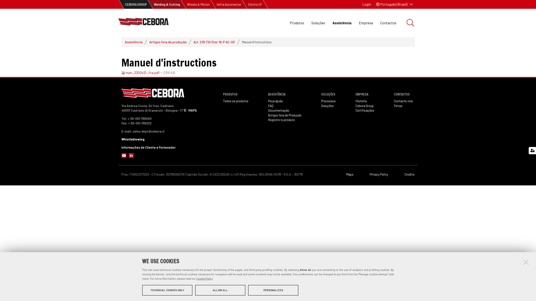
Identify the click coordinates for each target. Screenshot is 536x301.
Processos (328, 101)
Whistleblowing (132, 139)
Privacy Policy (379, 174)
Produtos (297, 23)
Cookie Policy (204, 278)
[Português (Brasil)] (143, 23)
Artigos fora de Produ (285, 115)
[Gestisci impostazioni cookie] (532, 150)
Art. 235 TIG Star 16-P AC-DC (214, 42)
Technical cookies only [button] (167, 290)
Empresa (366, 23)
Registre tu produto (281, 120)
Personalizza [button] (273, 290)
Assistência (342, 23)
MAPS (192, 110)
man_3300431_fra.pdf (142, 72)
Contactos (388, 23)
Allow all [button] (220, 290)
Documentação (278, 110)
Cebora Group (365, 106)
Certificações (365, 110)
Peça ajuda (275, 101)
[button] (394, 4)
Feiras (398, 106)
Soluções (318, 23)
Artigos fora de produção (168, 42)
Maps (349, 174)
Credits (410, 174)
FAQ (270, 106)
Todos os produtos (235, 101)
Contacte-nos (403, 101)
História (361, 101)
